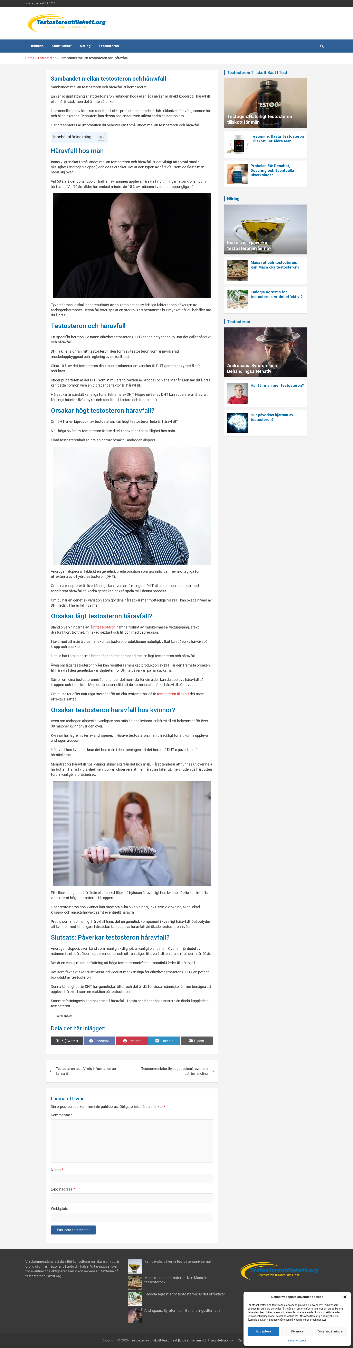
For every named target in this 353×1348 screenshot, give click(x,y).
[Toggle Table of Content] (99, 137)
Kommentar (62, 1115)
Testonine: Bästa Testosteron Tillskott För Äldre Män (277, 138)
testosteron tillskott (173, 694)
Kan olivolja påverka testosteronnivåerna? (178, 1261)
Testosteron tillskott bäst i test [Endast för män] (167, 1340)
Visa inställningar (331, 1331)
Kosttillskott (62, 46)
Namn (57, 1170)
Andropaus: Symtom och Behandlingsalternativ (182, 1310)
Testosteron (109, 46)
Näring (85, 46)
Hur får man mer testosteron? (277, 385)
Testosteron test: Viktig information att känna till (86, 1071)
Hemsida (36, 46)
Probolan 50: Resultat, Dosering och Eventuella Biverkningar (272, 170)
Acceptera (263, 1331)
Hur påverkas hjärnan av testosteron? (272, 417)
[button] (345, 1297)
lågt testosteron (103, 627)
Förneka (297, 1331)
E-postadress (63, 1189)
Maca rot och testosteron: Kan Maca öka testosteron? (275, 265)
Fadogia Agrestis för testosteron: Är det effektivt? (277, 294)
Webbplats (59, 1208)
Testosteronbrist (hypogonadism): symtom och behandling (174, 1071)
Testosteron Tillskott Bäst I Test (257, 72)
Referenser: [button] (64, 1015)
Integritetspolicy (297, 1340)
